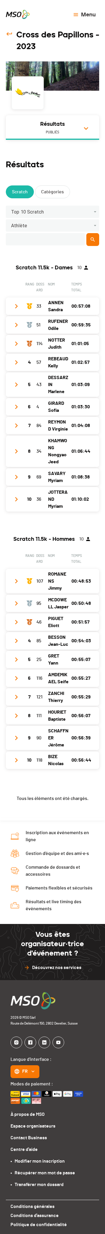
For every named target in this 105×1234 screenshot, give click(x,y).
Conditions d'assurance (34, 1215)
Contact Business (28, 1137)
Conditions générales (32, 1206)
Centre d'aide (24, 1149)
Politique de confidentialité (38, 1224)
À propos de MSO (27, 1114)
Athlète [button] (19, 225)
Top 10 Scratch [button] (27, 212)
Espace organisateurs (32, 1126)
